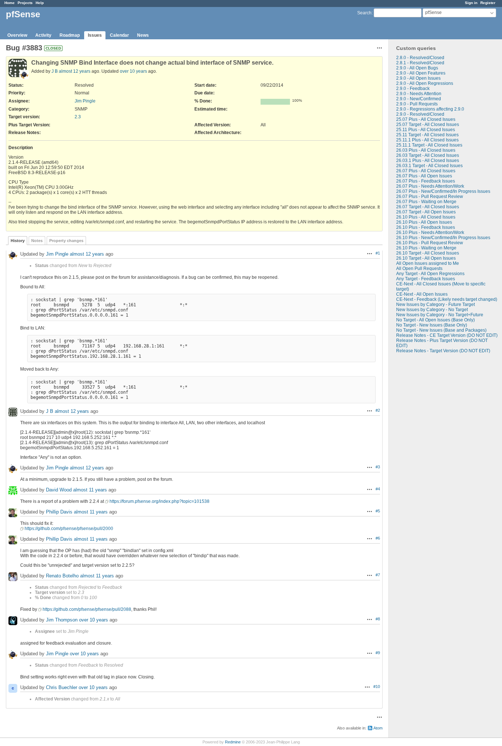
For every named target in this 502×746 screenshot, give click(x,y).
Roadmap (70, 35)
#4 (378, 489)
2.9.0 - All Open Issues (418, 78)
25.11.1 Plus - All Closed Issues (427, 140)
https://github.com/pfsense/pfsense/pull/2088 (87, 609)
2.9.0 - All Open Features (420, 73)
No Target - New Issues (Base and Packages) (441, 330)
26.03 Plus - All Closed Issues (425, 150)
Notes (37, 240)
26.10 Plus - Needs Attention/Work (430, 232)
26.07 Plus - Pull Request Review (429, 196)
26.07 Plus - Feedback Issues (425, 181)
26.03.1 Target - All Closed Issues (429, 165)
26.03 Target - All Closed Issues (427, 155)
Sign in (471, 3)
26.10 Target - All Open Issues (426, 258)
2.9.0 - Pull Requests (417, 104)
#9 (378, 653)
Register (487, 3)
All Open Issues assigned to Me (427, 263)
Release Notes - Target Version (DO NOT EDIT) (443, 350)
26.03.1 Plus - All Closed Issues (427, 160)
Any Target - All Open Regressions (430, 273)
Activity (43, 35)
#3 (378, 467)
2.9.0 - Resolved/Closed (420, 114)
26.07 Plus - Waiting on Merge (426, 201)
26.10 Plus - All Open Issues (424, 222)
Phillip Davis (59, 512)
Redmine (233, 742)
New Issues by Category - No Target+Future (439, 314)
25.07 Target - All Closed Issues (427, 124)
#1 (378, 253)
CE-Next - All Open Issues (422, 294)
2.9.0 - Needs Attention (418, 93)
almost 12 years (74, 71)
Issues (95, 35)
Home (9, 3)
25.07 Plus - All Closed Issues (425, 119)
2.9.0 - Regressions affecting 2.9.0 (430, 109)
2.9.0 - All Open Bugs (417, 68)
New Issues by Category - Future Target (435, 304)
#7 (378, 575)
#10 (376, 686)
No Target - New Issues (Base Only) (431, 325)
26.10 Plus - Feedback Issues (425, 227)
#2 (378, 410)
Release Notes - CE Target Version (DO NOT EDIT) (447, 335)
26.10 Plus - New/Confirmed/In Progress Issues (443, 237)
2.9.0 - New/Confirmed (418, 98)
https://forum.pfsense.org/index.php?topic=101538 (159, 501)
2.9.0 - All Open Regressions (424, 83)
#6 (378, 538)
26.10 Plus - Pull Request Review (429, 242)
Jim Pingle (85, 101)
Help (40, 3)
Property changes (66, 240)
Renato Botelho (62, 576)
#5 (378, 511)
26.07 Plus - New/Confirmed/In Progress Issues (443, 191)
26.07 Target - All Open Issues (426, 212)
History (18, 240)
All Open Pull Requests (419, 268)
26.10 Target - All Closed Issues (427, 253)
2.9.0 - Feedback (413, 88)
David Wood (59, 490)
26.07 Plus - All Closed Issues (425, 170)
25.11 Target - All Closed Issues (427, 134)
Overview (17, 35)
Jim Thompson (62, 620)
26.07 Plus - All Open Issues (424, 176)
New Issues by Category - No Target (432, 309)
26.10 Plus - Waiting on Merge (426, 248)
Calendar (119, 35)
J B (54, 71)
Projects (25, 3)
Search (364, 12)
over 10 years (133, 71)
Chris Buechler (61, 687)
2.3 (78, 116)
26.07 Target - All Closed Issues (427, 206)
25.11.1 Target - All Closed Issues (429, 145)
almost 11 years (90, 490)
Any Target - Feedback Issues (425, 278)
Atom (378, 728)
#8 (378, 619)
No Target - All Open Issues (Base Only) (435, 319)
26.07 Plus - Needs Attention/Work (430, 186)
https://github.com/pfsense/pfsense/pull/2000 (69, 528)
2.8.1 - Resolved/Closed (420, 62)
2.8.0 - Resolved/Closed (420, 57)
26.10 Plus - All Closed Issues (425, 217)
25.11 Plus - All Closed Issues (425, 129)
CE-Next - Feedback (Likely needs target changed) (446, 299)
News (143, 35)
